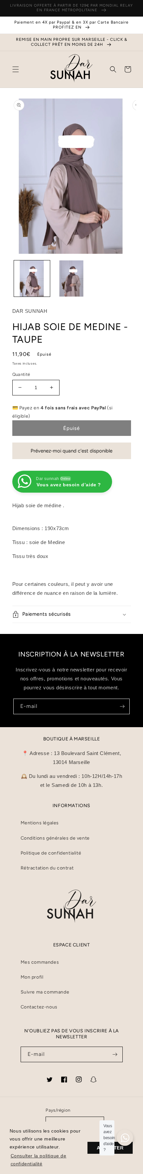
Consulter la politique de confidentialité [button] (39, 1159)
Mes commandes (40, 962)
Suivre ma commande (45, 992)
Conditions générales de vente (55, 838)
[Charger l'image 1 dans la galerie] (32, 278)
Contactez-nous (39, 1007)
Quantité (21, 374)
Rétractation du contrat (47, 868)
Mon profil (32, 977)
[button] (15, 69)
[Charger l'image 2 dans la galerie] (71, 278)
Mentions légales (40, 823)
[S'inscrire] (122, 706)
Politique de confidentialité (51, 853)
